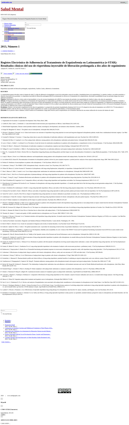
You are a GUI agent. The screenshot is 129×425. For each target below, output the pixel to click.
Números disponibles (10, 25)
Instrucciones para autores (16, 33)
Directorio (10, 30)
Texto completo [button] (8, 73)
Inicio (9, 36)
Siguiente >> (11, 51)
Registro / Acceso (12, 39)
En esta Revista (31, 28)
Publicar (6, 31)
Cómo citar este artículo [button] (22, 73)
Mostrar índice (8, 23)
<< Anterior (4, 51)
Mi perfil (6, 41)
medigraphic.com (9, 34)
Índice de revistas (15, 37)
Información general (15, 28)
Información (7, 26)
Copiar (3, 414)
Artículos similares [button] (37, 73)
